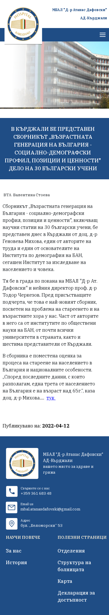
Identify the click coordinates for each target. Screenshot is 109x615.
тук (51, 398)
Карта (65, 581)
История (16, 562)
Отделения (71, 551)
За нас (14, 551)
